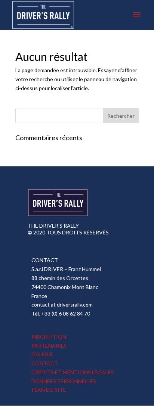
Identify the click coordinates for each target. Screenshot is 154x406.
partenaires (49, 345)
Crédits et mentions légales (72, 372)
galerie (42, 354)
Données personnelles (63, 381)
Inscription (48, 336)
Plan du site (48, 390)
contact (44, 363)
